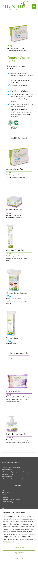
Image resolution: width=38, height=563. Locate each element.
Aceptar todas (19, 547)
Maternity (5, 497)
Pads (3, 490)
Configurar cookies (19, 553)
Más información (8, 542)
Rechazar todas (19, 558)
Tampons (5, 495)
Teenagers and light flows (11, 499)
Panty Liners (6, 492)
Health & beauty (7, 502)
